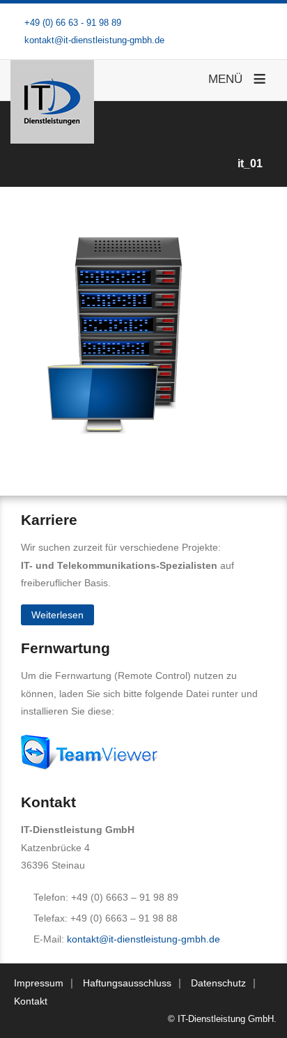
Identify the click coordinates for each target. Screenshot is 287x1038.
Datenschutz (218, 983)
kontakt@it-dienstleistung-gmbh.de (143, 939)
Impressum (38, 983)
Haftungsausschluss (127, 983)
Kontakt (30, 1001)
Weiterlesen (57, 614)
